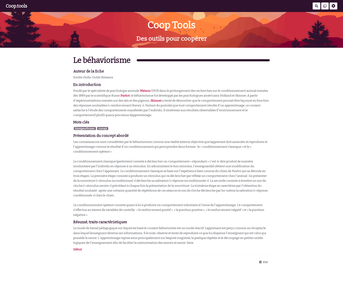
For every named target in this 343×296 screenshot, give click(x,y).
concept (102, 128)
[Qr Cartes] (325, 6)
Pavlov (125, 95)
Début (77, 249)
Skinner (156, 100)
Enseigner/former (85, 128)
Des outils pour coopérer (171, 38)
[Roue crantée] (333, 6)
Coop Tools (171, 25)
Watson (145, 91)
